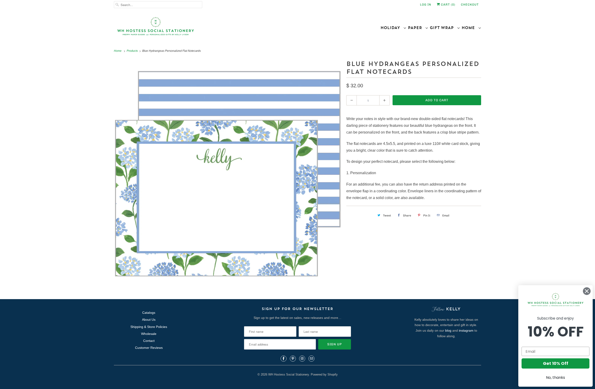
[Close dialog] (587, 291)
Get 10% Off (555, 363)
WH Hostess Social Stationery (288, 374)
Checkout (470, 4)
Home (470, 27)
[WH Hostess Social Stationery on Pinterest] (293, 359)
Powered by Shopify (324, 374)
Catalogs (148, 312)
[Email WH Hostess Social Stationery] (311, 359)
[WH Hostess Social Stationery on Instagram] (302, 359)
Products (133, 50)
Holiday (391, 27)
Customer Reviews (149, 348)
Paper (416, 27)
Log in (425, 4)
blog (448, 330)
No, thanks (555, 377)
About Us (148, 319)
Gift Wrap (443, 27)
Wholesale (148, 334)
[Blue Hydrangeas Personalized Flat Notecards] (227, 172)
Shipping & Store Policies (148, 327)
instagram (466, 330)
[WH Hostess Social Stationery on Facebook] (284, 359)
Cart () (447, 4)
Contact (149, 341)
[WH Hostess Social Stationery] (204, 28)
